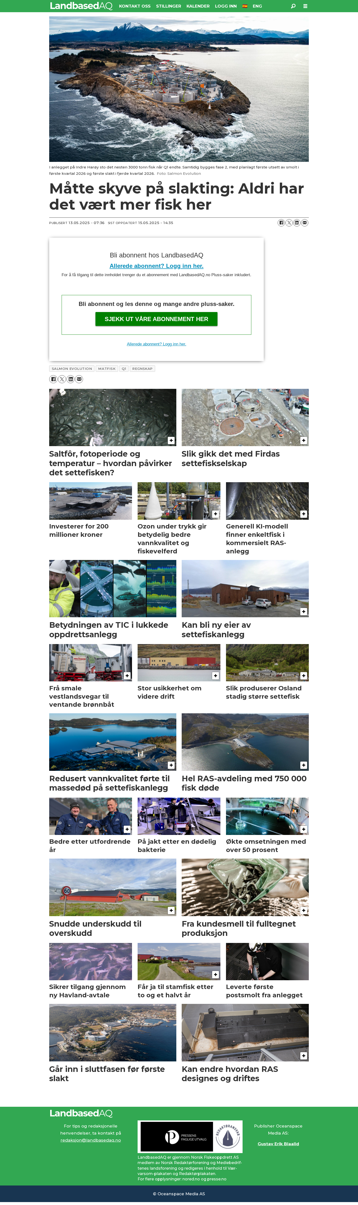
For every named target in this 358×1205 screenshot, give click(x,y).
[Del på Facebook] (281, 222)
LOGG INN (226, 6)
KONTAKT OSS (135, 6)
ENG (257, 6)
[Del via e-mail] (304, 222)
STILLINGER (168, 6)
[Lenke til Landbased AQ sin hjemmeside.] (179, 1113)
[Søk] (293, 6)
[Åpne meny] (305, 6)
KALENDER (198, 6)
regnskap (142, 369)
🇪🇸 (244, 6)
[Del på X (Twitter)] (289, 222)
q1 (124, 369)
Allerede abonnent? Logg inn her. (157, 266)
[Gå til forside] (81, 6)
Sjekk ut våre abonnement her (156, 319)
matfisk (106, 369)
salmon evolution (72, 369)
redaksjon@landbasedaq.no (90, 1140)
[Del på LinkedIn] (297, 222)
